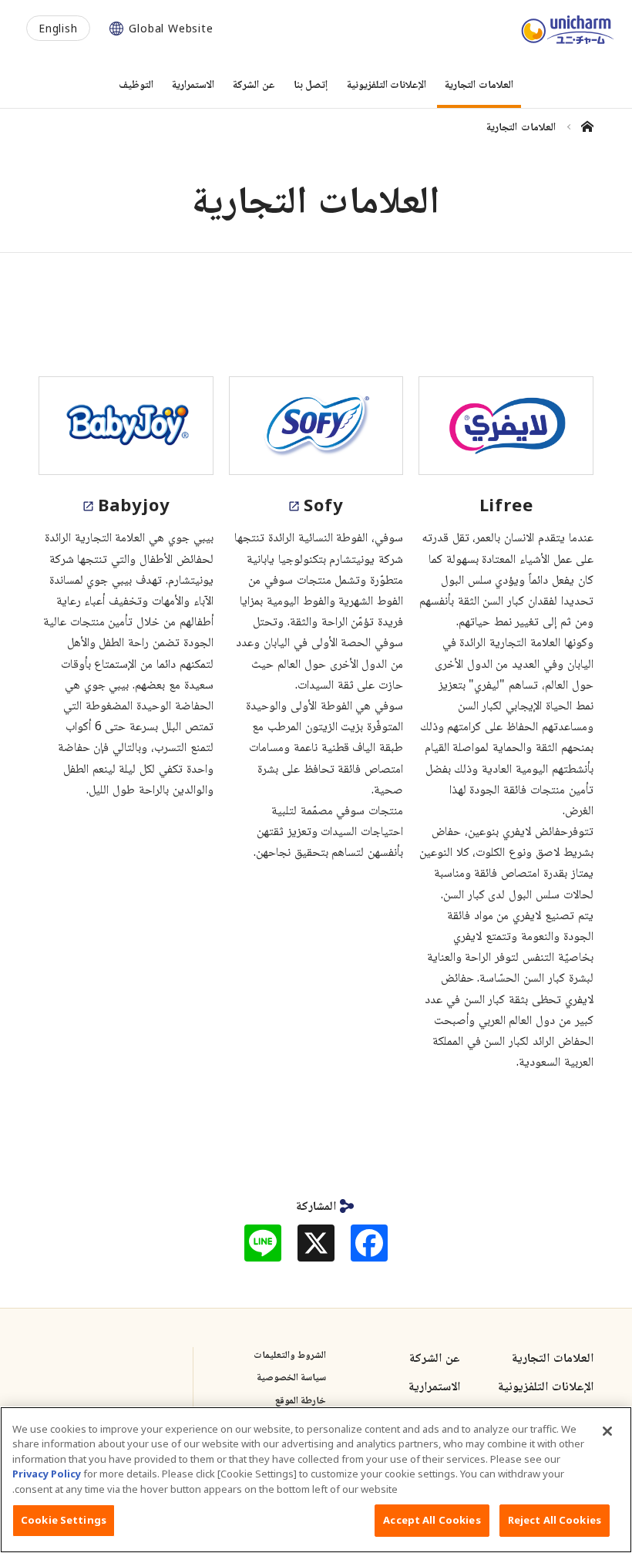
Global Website (171, 28)
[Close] (607, 1431)
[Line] (262, 1243)
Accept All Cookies (431, 1520)
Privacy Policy (46, 1474)
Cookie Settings (63, 1520)
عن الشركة (434, 1357)
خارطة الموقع (300, 1399)
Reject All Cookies (554, 1520)
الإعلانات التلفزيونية (545, 1385)
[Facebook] (369, 1243)
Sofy (323, 504)
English (58, 28)
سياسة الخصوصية (291, 1376)
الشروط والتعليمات (290, 1354)
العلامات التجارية (552, 1357)
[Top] (580, 126)
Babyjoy (134, 504)
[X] (316, 1243)
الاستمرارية (434, 1385)
